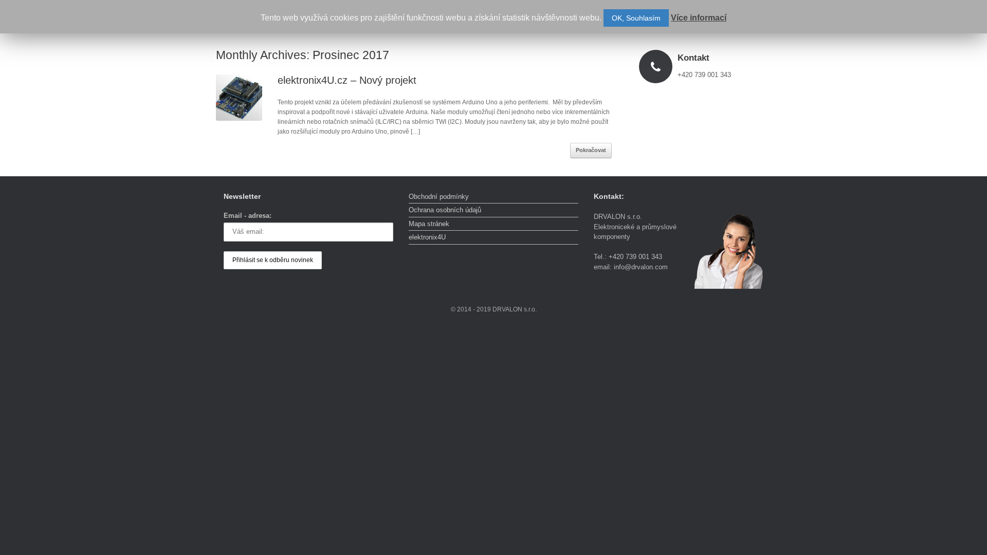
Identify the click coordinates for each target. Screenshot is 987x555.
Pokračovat (591, 150)
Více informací (698, 17)
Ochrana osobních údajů (445, 210)
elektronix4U (427, 237)
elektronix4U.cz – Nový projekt (347, 80)
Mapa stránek (429, 224)
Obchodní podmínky (439, 196)
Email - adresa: (247, 215)
